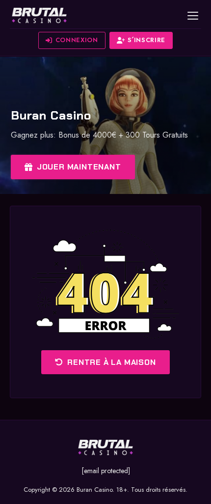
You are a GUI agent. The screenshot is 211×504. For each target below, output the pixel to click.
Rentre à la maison (111, 362)
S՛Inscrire (146, 40)
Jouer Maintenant (79, 167)
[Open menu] (193, 16)
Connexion (76, 40)
